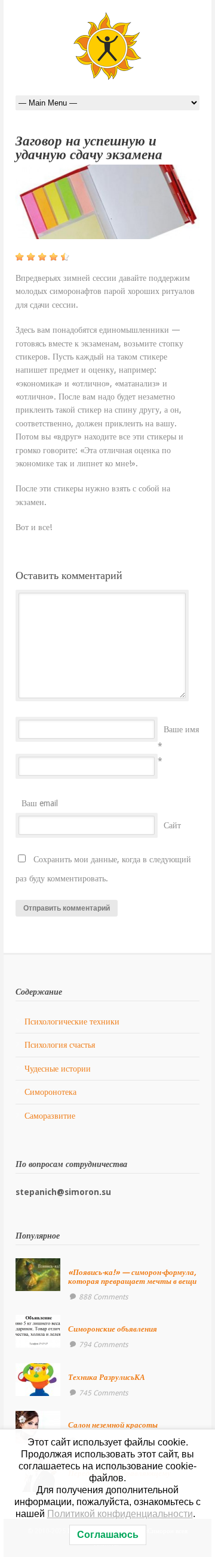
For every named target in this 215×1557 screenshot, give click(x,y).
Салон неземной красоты (113, 1424)
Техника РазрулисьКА (106, 1377)
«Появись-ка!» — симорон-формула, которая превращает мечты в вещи (132, 1276)
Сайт (172, 825)
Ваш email (40, 803)
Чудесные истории (57, 1068)
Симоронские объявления (112, 1328)
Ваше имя (181, 729)
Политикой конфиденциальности (120, 1514)
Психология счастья (59, 1045)
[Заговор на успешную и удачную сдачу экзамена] (107, 202)
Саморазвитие (49, 1115)
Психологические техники (71, 1021)
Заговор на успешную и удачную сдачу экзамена (89, 148)
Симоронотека (50, 1092)
